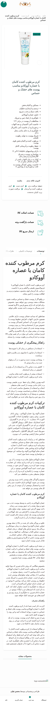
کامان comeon (32, 192)
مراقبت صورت (14, 189)
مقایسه (19, 181)
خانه (44, 16)
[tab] (40, 251)
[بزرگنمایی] (39, 63)
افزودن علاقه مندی (33, 181)
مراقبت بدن (35, 16)
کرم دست (25, 16)
